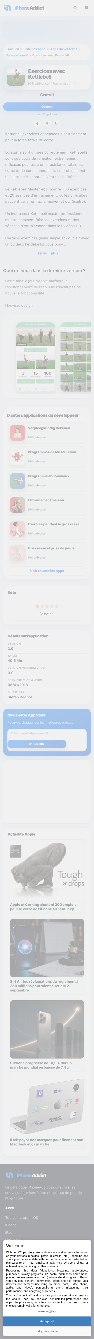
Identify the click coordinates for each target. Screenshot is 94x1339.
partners (28, 1252)
